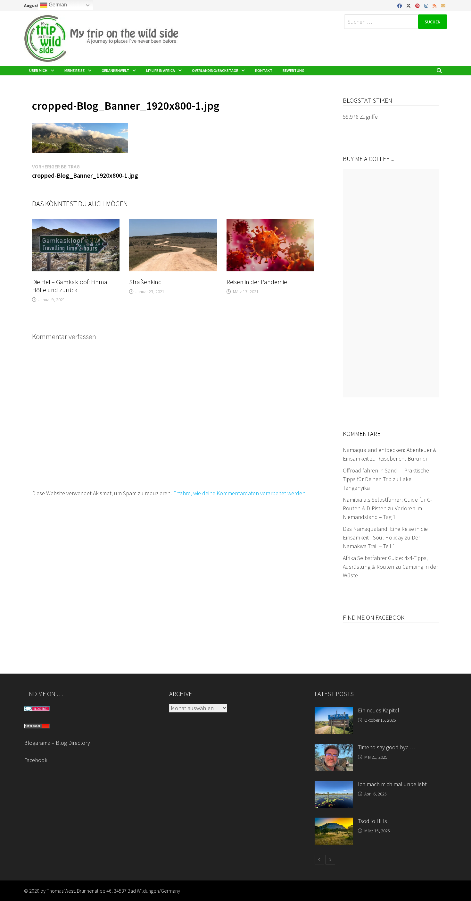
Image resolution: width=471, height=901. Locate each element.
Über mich (38, 70)
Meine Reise (74, 70)
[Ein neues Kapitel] (334, 711)
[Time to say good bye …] (334, 748)
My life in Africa (160, 70)
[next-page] (330, 859)
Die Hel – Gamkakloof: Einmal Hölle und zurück (70, 286)
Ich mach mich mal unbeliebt (392, 784)
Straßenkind (145, 282)
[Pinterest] (418, 5)
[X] (409, 5)
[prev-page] (319, 859)
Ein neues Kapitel (378, 710)
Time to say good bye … (386, 747)
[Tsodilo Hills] (334, 822)
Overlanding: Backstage (215, 70)
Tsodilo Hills (372, 821)
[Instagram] (427, 5)
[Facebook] (400, 5)
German (57, 4)
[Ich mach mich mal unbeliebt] (334, 785)
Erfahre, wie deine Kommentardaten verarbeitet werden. (240, 493)
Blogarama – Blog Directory (57, 742)
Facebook (35, 760)
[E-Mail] (443, 5)
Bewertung (293, 70)
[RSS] (435, 5)
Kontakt (263, 70)
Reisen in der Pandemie (257, 282)
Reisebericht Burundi (402, 458)
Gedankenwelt (115, 70)
